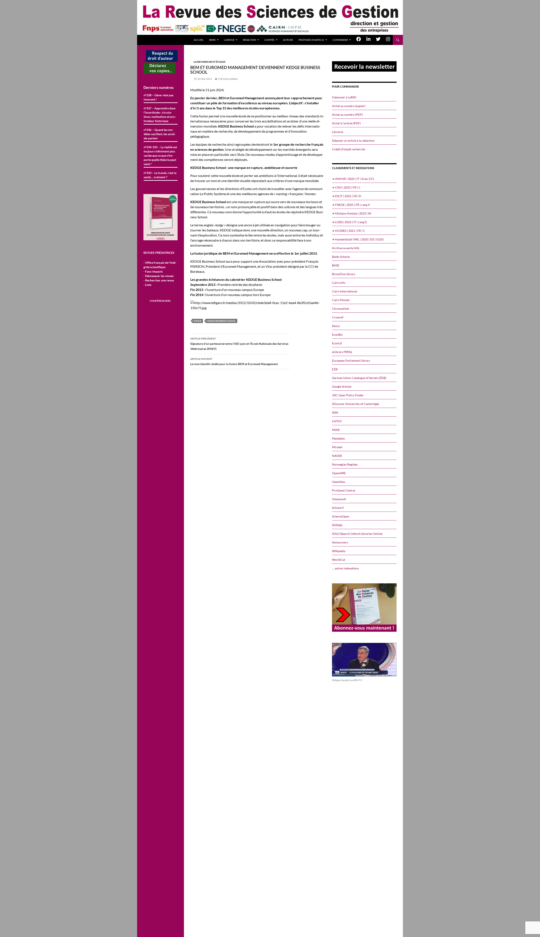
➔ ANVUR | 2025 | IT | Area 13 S (353, 179)
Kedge (197, 320)
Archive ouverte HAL (346, 248)
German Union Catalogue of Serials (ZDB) (359, 378)
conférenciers (160, 300)
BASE (335, 265)
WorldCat (338, 559)
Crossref (337, 317)
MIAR (336, 430)
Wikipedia (338, 551)
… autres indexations (345, 568)
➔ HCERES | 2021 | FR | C (348, 230)
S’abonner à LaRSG (344, 97)
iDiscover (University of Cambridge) (355, 404)
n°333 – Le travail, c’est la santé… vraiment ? (160, 175)
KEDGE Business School (221, 320)
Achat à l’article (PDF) (346, 123)
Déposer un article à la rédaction (353, 140)
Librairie (337, 132)
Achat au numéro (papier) (348, 106)
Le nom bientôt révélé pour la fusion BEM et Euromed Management (234, 361)
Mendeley (338, 438)
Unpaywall (339, 499)
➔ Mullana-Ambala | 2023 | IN (351, 213)
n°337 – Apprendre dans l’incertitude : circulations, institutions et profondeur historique (160, 114)
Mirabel (337, 447)
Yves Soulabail (228, 78)
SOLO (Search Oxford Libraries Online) (357, 533)
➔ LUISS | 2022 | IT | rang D (349, 222)
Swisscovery (340, 542)
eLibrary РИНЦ (342, 352)
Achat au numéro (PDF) (347, 114)
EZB (335, 369)
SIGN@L (337, 525)
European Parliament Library (351, 360)
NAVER (337, 456)
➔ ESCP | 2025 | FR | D (346, 196)
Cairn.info (338, 282)
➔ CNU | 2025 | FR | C (346, 187)
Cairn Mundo (341, 300)
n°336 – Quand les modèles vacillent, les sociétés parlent (160, 134)
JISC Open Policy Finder (348, 395)
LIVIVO (337, 421)
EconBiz (337, 334)
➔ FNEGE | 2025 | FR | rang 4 (351, 204)
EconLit (337, 343)
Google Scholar (342, 386)
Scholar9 (338, 507)
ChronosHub (340, 308)
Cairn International (344, 291)
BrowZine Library (343, 274)
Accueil (199, 39)
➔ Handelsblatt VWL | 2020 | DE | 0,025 (358, 239)
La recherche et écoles (209, 61)
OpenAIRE (339, 473)
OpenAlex (338, 481)
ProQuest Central (343, 490)
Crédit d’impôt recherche (348, 149)
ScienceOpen (340, 516)
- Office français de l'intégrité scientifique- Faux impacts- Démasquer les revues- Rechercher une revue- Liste (159, 274)
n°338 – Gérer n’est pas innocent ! (158, 97)
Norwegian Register (345, 464)
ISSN (335, 412)
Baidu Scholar (341, 256)
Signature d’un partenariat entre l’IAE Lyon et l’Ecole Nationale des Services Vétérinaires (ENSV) (239, 343)
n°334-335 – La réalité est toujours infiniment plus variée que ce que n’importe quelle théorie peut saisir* (160, 155)
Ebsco (336, 326)
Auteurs (288, 39)
